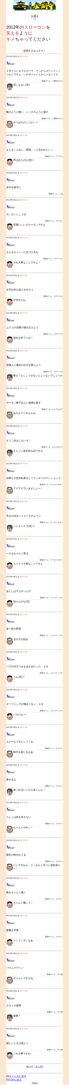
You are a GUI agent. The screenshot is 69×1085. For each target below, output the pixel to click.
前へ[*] (29, 1066)
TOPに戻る (15, 1079)
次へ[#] (39, 1066)
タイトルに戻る (17, 1076)
